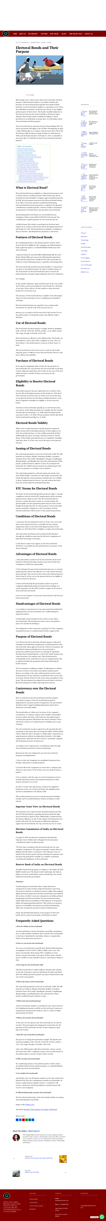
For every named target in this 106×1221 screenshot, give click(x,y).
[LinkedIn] (30, 1120)
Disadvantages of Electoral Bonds (29, 169)
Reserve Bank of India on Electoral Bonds (32, 179)
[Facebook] (17, 1120)
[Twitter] (20, 1120)
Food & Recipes (86, 247)
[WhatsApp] (26, 1120)
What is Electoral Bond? (25, 148)
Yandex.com (30, 1104)
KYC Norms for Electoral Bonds (28, 163)
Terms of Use (33, 1202)
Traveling (84, 251)
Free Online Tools (75, 34)
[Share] (33, 1120)
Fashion (83, 254)
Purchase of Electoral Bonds (27, 155)
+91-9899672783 (64, 1204)
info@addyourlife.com (61, 1200)
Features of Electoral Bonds (27, 150)
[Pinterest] (23, 1120)
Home (15, 34)
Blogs (64, 34)
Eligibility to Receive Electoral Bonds (29, 157)
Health (83, 243)
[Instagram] (87, 1199)
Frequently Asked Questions (27, 181)
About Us (22, 34)
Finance (49, 42)
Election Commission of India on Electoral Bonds (34, 177)
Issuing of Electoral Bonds (26, 161)
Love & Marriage (86, 265)
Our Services (32, 34)
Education (84, 236)
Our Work (44, 34)
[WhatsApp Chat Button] (101, 1216)
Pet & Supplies (85, 258)
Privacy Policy (34, 1199)
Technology (85, 240)
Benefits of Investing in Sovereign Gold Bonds (40, 1109)
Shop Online (54, 34)
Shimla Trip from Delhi (32, 1171)
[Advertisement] (53, 17)
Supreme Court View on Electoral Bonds (31, 175)
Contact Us (89, 34)
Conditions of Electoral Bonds (27, 165)
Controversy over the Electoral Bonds (31, 173)
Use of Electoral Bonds (25, 153)
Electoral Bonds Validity (25, 159)
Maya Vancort (25, 42)
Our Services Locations (36, 1205)
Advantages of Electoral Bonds (28, 167)
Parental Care (85, 268)
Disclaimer (33, 1209)
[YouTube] (90, 1199)
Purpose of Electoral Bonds (27, 171)
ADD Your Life (38, 1138)
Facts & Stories (85, 261)
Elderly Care (85, 272)
